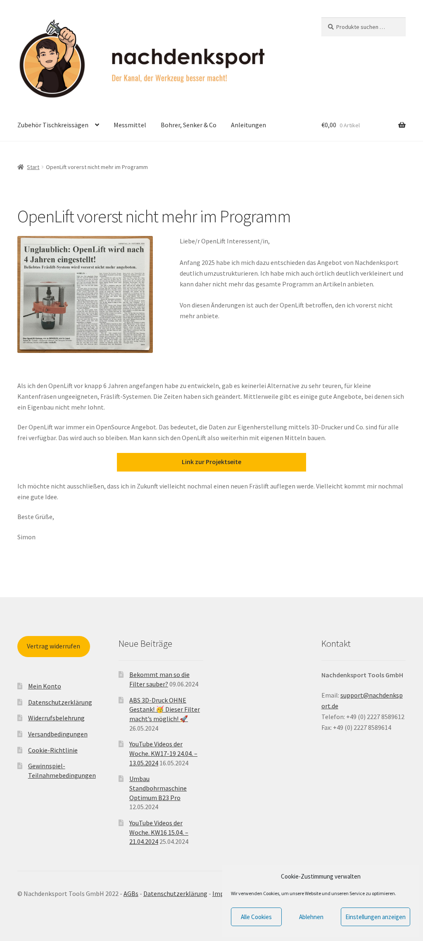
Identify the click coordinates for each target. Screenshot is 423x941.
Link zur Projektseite (211, 461)
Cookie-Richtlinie (53, 750)
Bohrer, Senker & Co (188, 125)
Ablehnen (311, 917)
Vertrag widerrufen (53, 646)
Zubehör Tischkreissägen (52, 125)
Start (33, 167)
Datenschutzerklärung (60, 702)
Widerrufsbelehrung (56, 718)
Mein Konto (44, 686)
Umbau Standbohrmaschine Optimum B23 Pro (158, 787)
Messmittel (130, 125)
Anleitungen (248, 125)
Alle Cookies (256, 917)
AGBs (131, 893)
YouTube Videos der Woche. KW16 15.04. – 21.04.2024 (158, 832)
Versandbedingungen (58, 734)
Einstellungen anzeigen (375, 917)
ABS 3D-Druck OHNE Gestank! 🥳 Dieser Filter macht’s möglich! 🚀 (164, 709)
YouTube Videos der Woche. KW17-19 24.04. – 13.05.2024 (163, 753)
